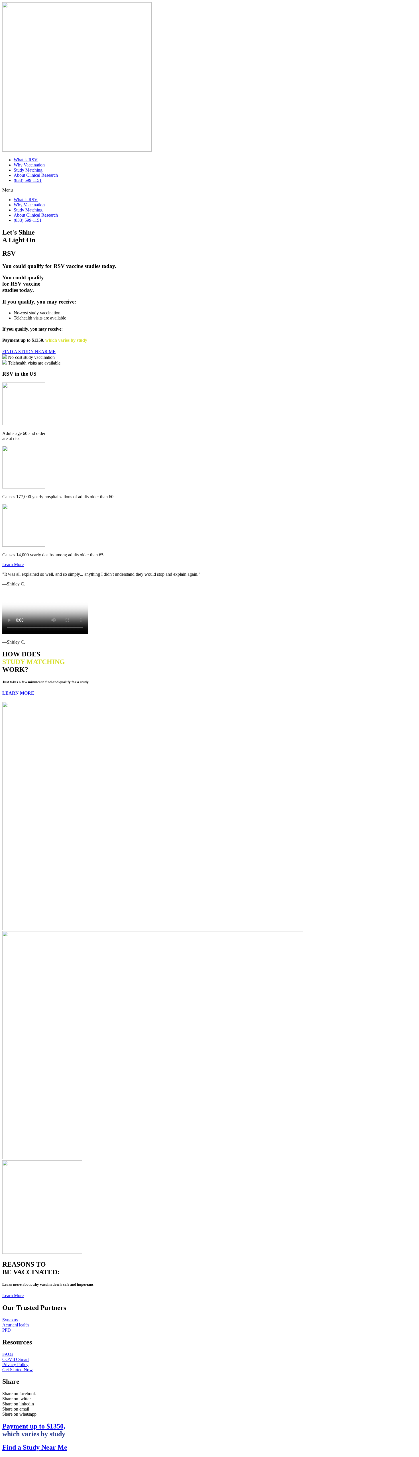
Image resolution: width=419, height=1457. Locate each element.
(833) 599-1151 (28, 180)
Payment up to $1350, (33, 1430)
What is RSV (26, 159)
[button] (209, 190)
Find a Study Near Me (34, 1447)
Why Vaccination (29, 164)
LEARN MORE (18, 693)
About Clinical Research (36, 175)
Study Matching (28, 170)
